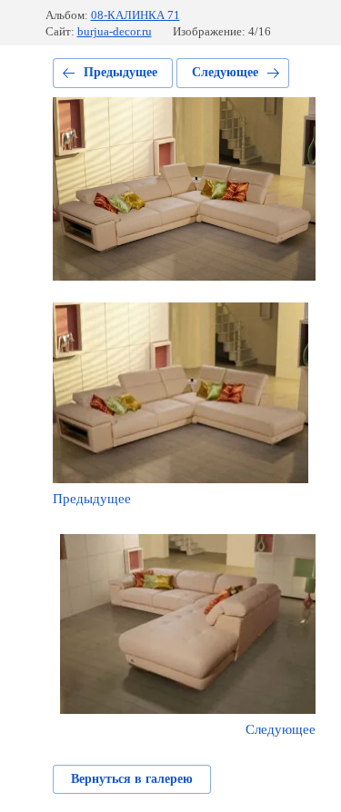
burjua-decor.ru (114, 31)
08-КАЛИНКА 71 (135, 15)
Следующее (225, 72)
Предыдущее (120, 72)
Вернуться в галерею (132, 779)
